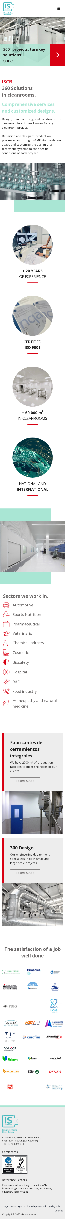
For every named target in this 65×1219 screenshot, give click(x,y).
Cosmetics (21, 652)
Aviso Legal (16, 1206)
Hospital (20, 672)
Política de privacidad (35, 1206)
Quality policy (55, 1206)
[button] (4, 61)
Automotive (23, 605)
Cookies (59, 1210)
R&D (16, 681)
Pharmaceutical (26, 624)
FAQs (5, 1206)
